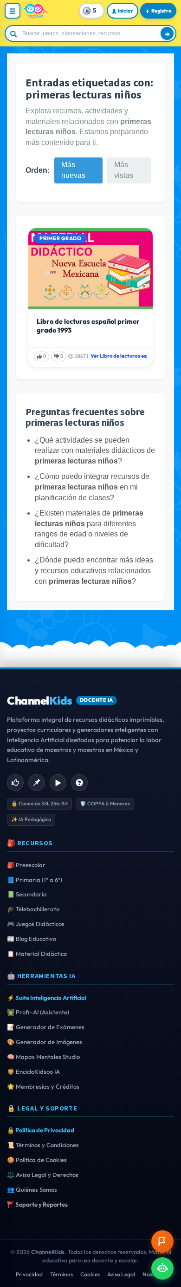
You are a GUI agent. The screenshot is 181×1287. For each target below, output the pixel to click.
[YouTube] (58, 782)
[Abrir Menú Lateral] (12, 11)
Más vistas (123, 170)
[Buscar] (167, 33)
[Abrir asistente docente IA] (162, 1268)
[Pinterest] (36, 782)
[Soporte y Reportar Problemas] (162, 1241)
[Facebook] (15, 782)
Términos (61, 1274)
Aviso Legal (121, 1274)
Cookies (90, 1274)
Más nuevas (73, 170)
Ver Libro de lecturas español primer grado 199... (118, 356)
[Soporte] (79, 782)
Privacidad (29, 1274)
